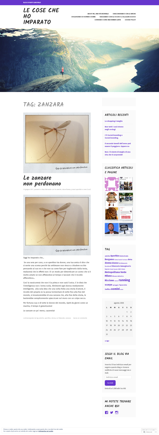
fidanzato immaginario (121, 266)
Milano (108, 275)
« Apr (107, 341)
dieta (130, 259)
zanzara (68, 318)
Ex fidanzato (60, 318)
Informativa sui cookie (45, 431)
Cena (116, 259)
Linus (123, 269)
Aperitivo (48, 318)
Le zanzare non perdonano (42, 181)
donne (115, 263)
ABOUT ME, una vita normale (98, 14)
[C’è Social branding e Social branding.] (126, 199)
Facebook (108, 266)
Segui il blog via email (117, 356)
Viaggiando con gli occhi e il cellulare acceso (118, 17)
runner (116, 280)
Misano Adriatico (118, 276)
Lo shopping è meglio (114, 121)
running (124, 280)
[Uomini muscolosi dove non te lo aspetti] (112, 229)
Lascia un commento (80, 318)
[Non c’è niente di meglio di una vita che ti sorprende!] (126, 214)
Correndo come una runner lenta (108, 20)
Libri (119, 269)
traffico (108, 289)
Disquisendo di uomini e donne (83, 17)
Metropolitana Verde (115, 272)
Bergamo (109, 259)
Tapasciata (123, 285)
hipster (107, 269)
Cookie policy (130, 20)
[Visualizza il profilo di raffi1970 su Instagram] (117, 412)
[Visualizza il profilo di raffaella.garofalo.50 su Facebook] (107, 412)
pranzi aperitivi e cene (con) (81, 189)
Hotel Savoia (113, 269)
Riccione (109, 280)
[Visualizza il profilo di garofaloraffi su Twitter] (112, 412)
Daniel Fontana (122, 259)
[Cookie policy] (112, 184)
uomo (121, 289)
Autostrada (124, 256)
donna (53, 318)
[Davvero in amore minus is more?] (126, 229)
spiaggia (116, 285)
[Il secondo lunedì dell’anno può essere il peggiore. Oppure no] (112, 214)
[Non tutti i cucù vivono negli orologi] (112, 199)
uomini (115, 289)
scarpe (108, 284)
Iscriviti (110, 383)
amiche (41, 318)
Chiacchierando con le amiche (124, 14)
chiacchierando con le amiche (51, 189)
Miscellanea (66, 189)
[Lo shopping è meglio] (126, 184)
